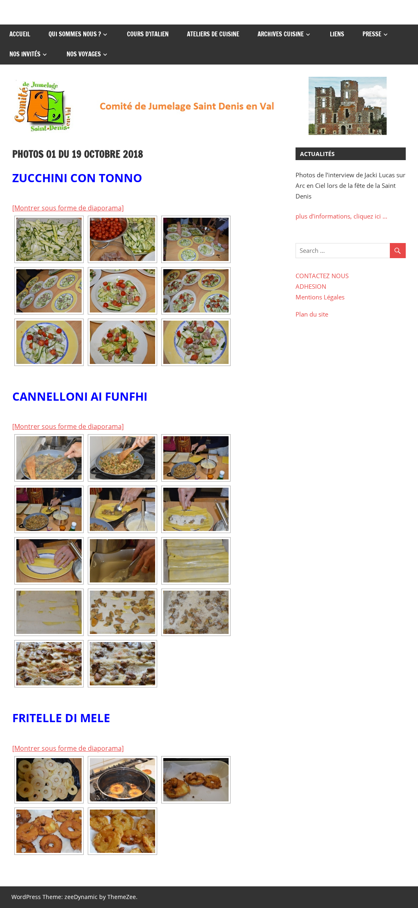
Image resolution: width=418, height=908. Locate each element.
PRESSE (371, 34)
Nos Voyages (84, 54)
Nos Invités (24, 54)
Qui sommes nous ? (75, 34)
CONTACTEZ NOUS (322, 276)
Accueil (19, 34)
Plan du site (312, 314)
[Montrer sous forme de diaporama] (68, 207)
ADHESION (311, 286)
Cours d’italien (148, 34)
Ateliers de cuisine (213, 34)
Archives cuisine (281, 34)
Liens (337, 34)
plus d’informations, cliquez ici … (341, 216)
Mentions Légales (320, 297)
